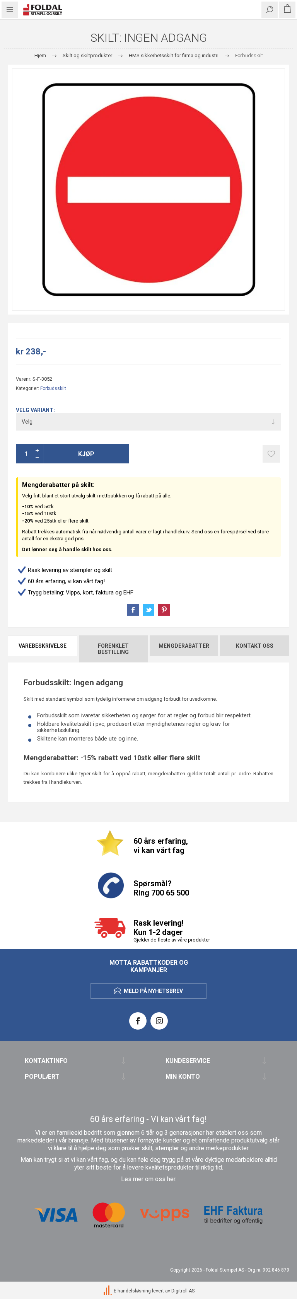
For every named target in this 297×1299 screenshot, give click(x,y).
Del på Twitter (148, 610)
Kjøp (86, 454)
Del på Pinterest (164, 610)
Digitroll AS (183, 1291)
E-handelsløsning (132, 1291)
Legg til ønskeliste (271, 454)
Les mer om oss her (148, 1179)
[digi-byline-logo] (108, 1291)
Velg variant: (35, 410)
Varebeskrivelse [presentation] (43, 646)
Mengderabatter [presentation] (184, 646)
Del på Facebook (133, 610)
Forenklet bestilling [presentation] (113, 649)
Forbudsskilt (53, 388)
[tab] (43, 648)
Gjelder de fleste (151, 940)
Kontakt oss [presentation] (254, 646)
